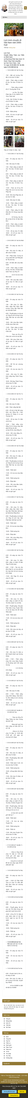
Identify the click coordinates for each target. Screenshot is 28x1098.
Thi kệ (7, 1051)
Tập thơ (8, 1041)
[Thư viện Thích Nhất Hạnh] (4, 8)
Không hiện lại (14, 1095)
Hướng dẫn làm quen (9, 1091)
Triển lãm (8, 1025)
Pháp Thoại (9, 1047)
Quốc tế (8, 1023)
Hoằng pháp (12, 47)
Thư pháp (8, 1053)
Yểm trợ (20, 1081)
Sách (7, 1036)
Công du (8, 1018)
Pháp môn (8, 1049)
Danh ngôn (8, 1045)
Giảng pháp (9, 1021)
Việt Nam (8, 1027)
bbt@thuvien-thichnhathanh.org (9, 1081)
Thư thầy (8, 1055)
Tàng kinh (8, 1038)
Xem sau (22, 1091)
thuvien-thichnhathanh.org (14, 1080)
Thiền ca (8, 1043)
